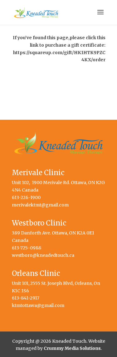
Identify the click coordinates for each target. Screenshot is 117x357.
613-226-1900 (26, 197)
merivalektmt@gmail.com (40, 205)
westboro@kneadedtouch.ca (43, 255)
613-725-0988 (26, 248)
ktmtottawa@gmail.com (38, 305)
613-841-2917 (25, 298)
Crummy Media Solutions (72, 348)
